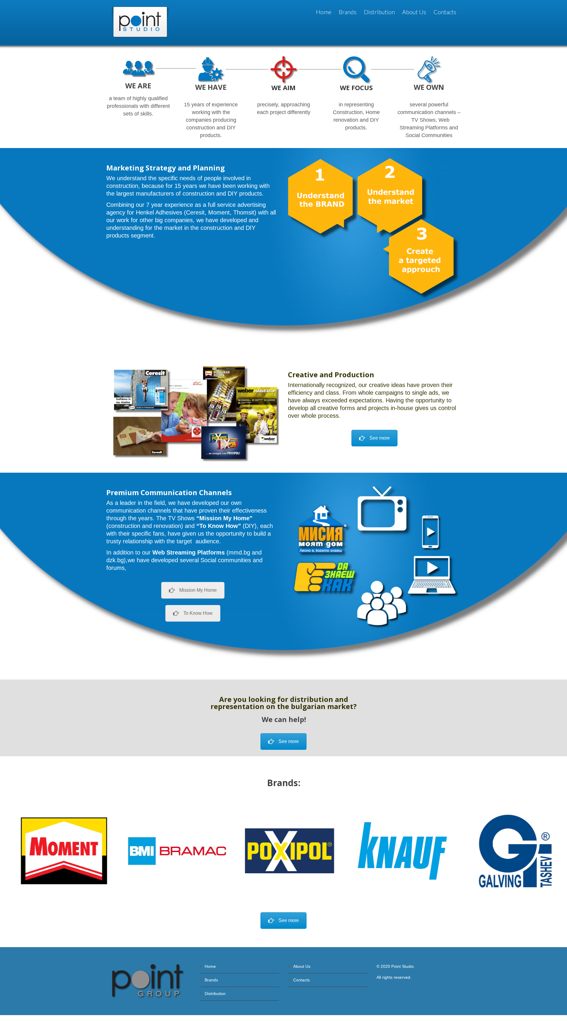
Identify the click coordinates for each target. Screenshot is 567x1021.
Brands (211, 980)
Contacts (301, 980)
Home (210, 966)
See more (379, 437)
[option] (57, 851)
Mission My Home (198, 590)
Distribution (215, 993)
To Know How (198, 613)
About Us (301, 966)
